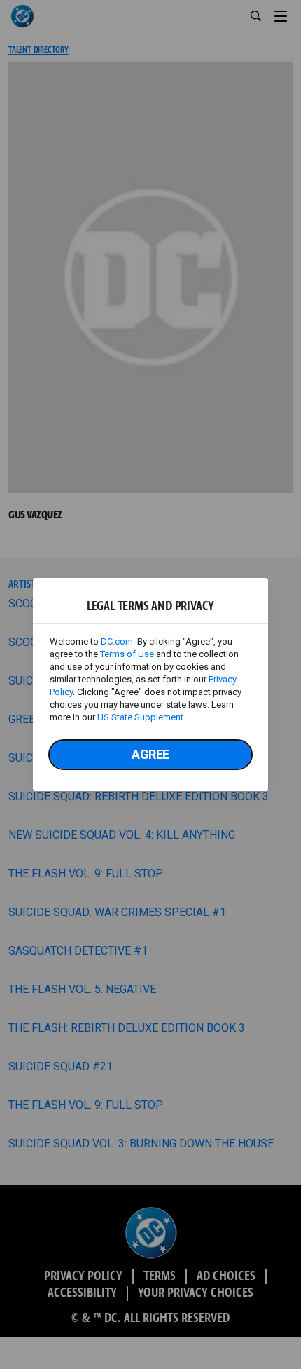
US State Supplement (140, 717)
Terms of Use (127, 654)
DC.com (117, 641)
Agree (150, 754)
